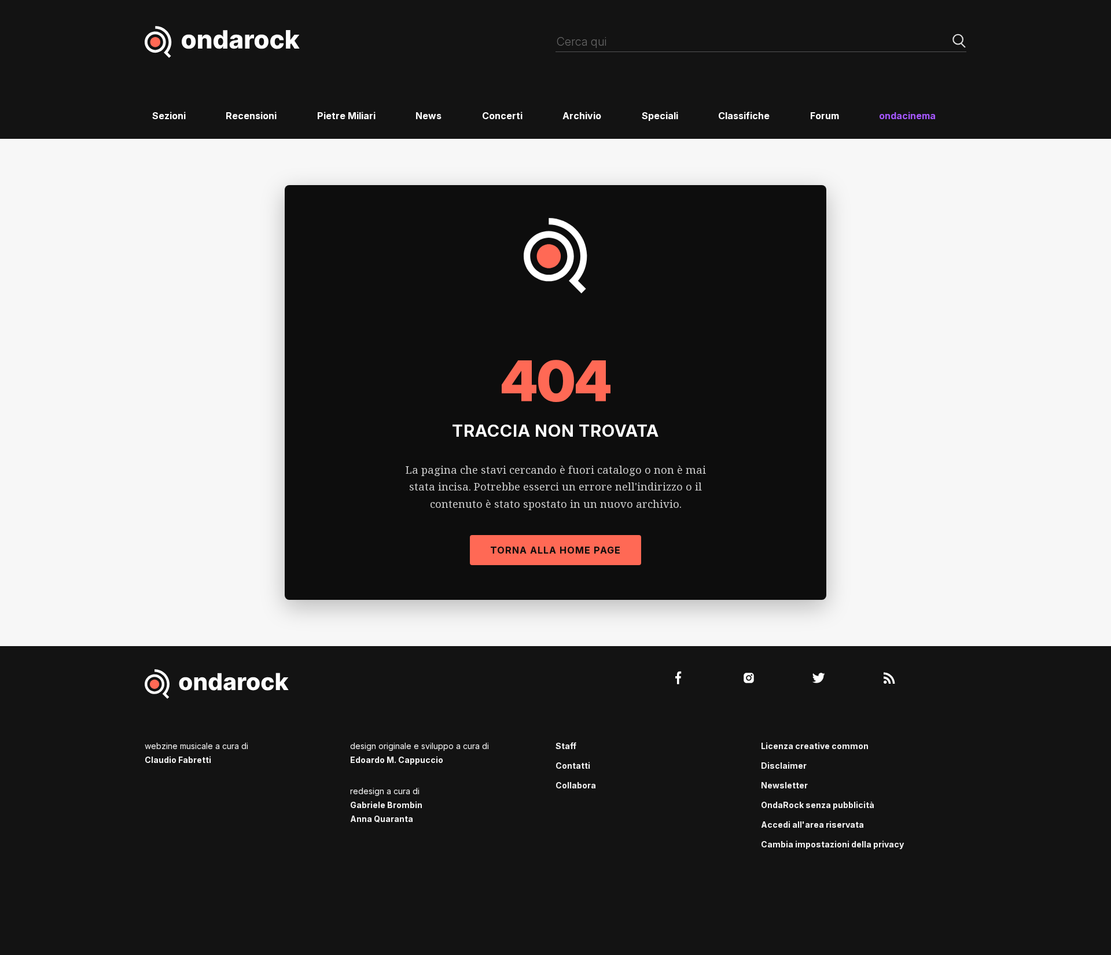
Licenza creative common (815, 746)
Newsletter (784, 785)
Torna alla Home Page (555, 550)
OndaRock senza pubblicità (817, 805)
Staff (566, 746)
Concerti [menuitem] (502, 115)
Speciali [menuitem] (660, 115)
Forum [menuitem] (824, 115)
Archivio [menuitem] (581, 115)
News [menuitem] (428, 115)
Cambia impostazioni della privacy (832, 844)
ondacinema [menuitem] (907, 115)
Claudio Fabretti (178, 760)
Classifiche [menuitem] (744, 115)
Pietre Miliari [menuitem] (346, 115)
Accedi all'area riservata (812, 824)
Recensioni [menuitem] (251, 115)
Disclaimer (784, 765)
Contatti (573, 765)
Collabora (576, 785)
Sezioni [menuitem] (169, 115)
